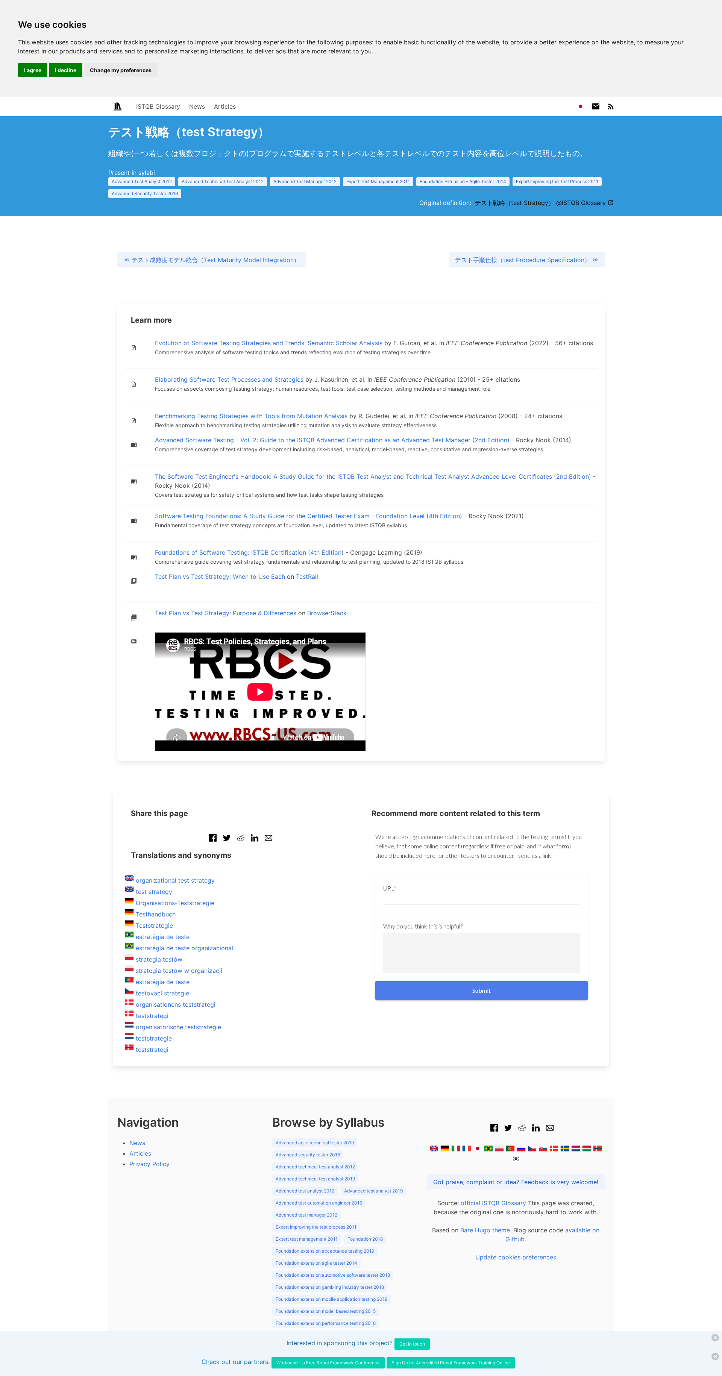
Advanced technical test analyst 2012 (315, 1167)
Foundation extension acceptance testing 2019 (325, 1251)
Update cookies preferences (515, 1257)
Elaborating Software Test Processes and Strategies (229, 379)
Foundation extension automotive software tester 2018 (333, 1275)
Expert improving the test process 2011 (316, 1227)
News (197, 106)
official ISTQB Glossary (493, 1203)
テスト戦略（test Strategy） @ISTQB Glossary (541, 202)
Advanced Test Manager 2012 (305, 181)
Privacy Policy (149, 1164)
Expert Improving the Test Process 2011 (557, 181)
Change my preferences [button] (121, 70)
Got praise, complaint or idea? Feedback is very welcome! (515, 1182)
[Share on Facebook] (213, 841)
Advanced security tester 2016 (308, 1155)
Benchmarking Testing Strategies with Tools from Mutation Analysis (251, 416)
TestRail (307, 576)
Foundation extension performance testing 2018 (326, 1323)
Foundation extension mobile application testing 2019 (331, 1299)
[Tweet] (227, 841)
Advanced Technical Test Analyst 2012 (223, 181)
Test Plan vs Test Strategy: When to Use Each (220, 576)
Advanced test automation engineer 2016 (319, 1203)
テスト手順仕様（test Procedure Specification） (523, 260)
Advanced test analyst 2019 (373, 1191)
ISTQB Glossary (158, 106)
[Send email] (268, 841)
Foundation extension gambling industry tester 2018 (330, 1287)
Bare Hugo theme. (485, 1230)
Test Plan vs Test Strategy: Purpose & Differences (225, 613)
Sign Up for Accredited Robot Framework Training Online (450, 1362)
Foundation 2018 (365, 1239)
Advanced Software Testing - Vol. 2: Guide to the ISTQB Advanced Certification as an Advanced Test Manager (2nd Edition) (332, 440)
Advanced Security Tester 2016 (145, 193)
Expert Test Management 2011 (378, 181)
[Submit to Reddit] (241, 841)
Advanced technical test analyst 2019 (315, 1179)
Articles (225, 106)
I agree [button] (32, 70)
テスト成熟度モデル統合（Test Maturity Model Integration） (215, 260)
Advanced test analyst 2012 (305, 1191)
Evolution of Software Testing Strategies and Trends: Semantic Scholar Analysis (268, 343)
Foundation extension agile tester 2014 (316, 1263)
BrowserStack (327, 613)
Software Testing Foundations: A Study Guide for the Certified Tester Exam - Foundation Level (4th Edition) (308, 516)
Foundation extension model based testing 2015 (326, 1311)
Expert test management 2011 (307, 1239)
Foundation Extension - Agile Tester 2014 (463, 181)
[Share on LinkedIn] (255, 841)
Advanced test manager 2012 (306, 1215)
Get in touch (412, 1344)
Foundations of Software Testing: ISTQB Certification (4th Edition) (249, 552)
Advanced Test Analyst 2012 (142, 181)
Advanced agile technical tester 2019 (315, 1142)
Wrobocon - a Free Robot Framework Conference (328, 1362)
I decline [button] (65, 70)
